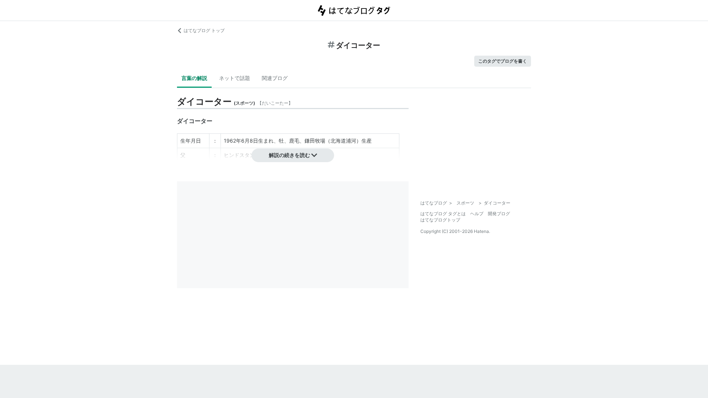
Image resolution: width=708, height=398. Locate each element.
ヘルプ (476, 213)
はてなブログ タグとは (443, 213)
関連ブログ (275, 78)
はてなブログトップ (440, 220)
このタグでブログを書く (502, 61)
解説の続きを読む (289, 155)
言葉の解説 (194, 78)
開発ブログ (499, 213)
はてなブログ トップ (204, 30)
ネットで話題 (234, 78)
